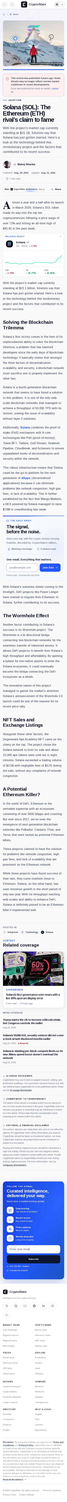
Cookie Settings (26, 1495)
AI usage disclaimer (21, 1090)
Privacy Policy (26, 1445)
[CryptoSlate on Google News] (16, 1306)
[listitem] (10, 932)
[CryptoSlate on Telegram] (34, 1306)
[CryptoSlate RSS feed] (7, 1315)
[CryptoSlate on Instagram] (52, 1306)
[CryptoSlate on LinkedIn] (43, 1306)
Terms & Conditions (52, 1490)
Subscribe (33, 1259)
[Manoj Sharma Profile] (7, 164)
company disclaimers (14, 1165)
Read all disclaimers (13, 1479)
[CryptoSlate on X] (7, 1306)
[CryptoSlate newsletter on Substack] (25, 1306)
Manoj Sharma (26, 164)
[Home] (4, 14)
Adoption (15, 100)
